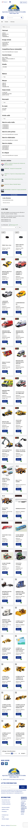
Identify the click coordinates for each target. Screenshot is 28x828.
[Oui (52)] (14, 109)
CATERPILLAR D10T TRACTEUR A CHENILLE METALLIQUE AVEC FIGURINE (6, 735)
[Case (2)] (14, 85)
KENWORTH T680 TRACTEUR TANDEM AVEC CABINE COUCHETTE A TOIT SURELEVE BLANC (6, 621)
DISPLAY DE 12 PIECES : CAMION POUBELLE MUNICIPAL (6, 480)
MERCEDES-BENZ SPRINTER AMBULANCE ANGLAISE (6, 392)
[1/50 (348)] (14, 67)
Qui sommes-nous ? (6, 799)
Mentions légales (5, 819)
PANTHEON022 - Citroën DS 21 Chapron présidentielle (15, 189)
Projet (3, 816)
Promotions (4, 811)
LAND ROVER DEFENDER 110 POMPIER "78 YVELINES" (19, 273)
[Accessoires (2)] (14, 42)
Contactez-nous (5, 814)
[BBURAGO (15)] (14, 34)
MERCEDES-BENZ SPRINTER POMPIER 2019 (6, 332)
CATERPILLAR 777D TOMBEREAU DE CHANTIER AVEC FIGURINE (20, 678)
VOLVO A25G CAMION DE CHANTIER (19, 422)
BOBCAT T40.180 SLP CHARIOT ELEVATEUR (20, 451)
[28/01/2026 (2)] (14, 148)
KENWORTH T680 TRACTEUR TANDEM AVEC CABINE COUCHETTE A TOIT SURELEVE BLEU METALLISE (20, 593)
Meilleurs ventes (5, 809)
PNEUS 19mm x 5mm (6, 245)
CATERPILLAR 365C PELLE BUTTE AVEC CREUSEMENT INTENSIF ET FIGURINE (20, 735)
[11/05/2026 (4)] (14, 126)
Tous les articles (14, 194)
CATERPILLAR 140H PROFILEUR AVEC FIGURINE (6, 650)
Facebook (2, 763)
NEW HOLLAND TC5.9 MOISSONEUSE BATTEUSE (7, 273)
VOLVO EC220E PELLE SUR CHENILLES (7, 451)
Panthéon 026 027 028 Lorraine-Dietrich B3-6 (13, 179)
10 (19, 753)
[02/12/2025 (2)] (14, 149)
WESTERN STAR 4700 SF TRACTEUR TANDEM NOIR (6, 593)
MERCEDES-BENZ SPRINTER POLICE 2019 (20, 332)
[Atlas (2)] (14, 83)
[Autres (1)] (14, 45)
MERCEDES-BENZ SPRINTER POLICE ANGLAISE (20, 362)
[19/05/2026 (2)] (14, 125)
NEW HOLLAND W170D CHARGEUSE (6, 422)
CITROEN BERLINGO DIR (20, 303)
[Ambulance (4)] (14, 44)
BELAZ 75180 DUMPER (5, 509)
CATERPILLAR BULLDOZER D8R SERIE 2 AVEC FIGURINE (5, 678)
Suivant (23, 753)
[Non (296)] (14, 108)
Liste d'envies (7, 198)
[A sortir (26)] (14, 92)
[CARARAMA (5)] (14, 36)
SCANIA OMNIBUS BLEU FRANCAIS (20, 535)
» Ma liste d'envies (6, 202)
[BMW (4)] (14, 84)
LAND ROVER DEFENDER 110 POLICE (5, 303)
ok (23, 787)
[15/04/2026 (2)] (14, 127)
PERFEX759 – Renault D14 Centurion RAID (13, 168)
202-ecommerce (13, 825)
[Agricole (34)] (14, 43)
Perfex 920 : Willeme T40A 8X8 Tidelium (12, 184)
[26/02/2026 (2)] (14, 128)
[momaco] (14, 7)
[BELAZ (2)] (14, 35)
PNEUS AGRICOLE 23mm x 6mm (20, 245)
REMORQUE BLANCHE (20, 508)
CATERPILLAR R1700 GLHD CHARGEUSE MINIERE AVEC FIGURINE (20, 706)
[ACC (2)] (14, 33)
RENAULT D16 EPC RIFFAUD (6, 363)
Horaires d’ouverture (6, 802)
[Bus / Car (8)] (14, 57)
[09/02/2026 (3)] (14, 147)
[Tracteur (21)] (14, 61)
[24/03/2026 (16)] (14, 146)
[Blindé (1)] (14, 60)
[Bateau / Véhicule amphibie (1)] (14, 58)
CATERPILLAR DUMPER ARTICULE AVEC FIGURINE (20, 650)
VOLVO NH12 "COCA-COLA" (6, 535)
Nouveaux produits (6, 807)
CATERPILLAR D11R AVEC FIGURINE (20, 622)
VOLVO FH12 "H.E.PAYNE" (18, 564)
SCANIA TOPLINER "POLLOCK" (6, 564)
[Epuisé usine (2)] (14, 94)
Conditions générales (6, 804)
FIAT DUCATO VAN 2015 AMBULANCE (20, 392)
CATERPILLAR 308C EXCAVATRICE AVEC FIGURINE (6, 706)
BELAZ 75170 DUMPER (19, 481)
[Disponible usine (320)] (14, 93)
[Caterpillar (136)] (14, 86)
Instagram (6, 763)
